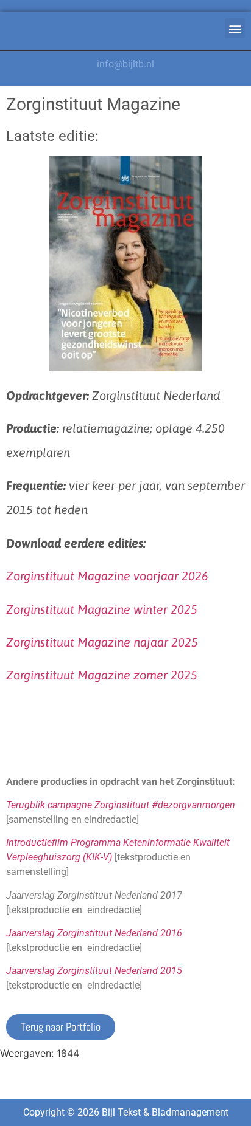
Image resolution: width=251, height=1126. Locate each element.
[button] (235, 28)
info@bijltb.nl (125, 64)
